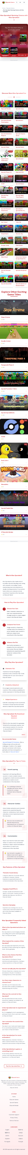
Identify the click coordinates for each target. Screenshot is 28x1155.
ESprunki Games (14, 1099)
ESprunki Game (14, 752)
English (7, 1130)
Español (7, 1138)
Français (20, 1141)
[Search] (16, 2)
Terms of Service (14, 1120)
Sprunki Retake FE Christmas (11, 742)
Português (7, 1141)
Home (3, 8)
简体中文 (20, 1130)
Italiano (21, 1138)
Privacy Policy (14, 1117)
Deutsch (20, 1135)
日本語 (20, 1132)
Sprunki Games (14, 1102)
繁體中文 (7, 1132)
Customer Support (14, 1114)
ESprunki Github (14, 1087)
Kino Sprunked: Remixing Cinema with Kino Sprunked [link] (13, 10)
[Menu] (24, 2)
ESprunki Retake (14, 1105)
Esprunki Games (10, 8)
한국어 (7, 1135)
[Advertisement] (14, 75)
